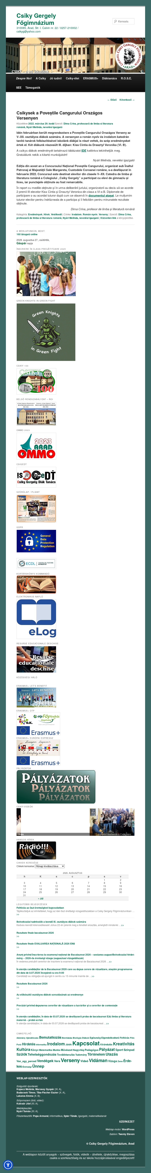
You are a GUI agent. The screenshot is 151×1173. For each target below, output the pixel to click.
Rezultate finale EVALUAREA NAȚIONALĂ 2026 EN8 (46, 943)
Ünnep (38, 1066)
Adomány (21, 1037)
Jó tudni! (56, 78)
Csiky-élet (72, 78)
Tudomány (81, 1054)
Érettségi (27, 1066)
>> (18, 914)
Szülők (22, 1054)
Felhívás (124, 1037)
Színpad (129, 1050)
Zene (120, 1061)
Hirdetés (28, 1044)
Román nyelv (90, 214)
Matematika (45, 1050)
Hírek (47, 214)
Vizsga (112, 1061)
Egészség (95, 1037)
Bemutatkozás (50, 1037)
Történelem (96, 1054)
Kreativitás (123, 1044)
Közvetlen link (108, 218)
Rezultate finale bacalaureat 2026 (35, 932)
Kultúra (23, 1049)
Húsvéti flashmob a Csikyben (75, 834)
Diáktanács (109, 78)
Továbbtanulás (66, 1054)
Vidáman (98, 1060)
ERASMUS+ (90, 78)
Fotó (19, 1044)
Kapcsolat (86, 1043)
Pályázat (107, 1049)
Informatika (41, 1044)
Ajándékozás (32, 1037)
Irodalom (77, 214)
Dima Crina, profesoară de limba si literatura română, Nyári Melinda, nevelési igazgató (74, 216)
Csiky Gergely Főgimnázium (36, 19)
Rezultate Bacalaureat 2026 (32, 983)
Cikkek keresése (25, 866)
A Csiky (41, 78)
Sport (119, 1050)
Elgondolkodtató (110, 1037)
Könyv (35, 1050)
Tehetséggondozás (42, 1054)
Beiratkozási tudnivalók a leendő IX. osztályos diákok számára (51, 921)
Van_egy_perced (26, 1061)
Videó (84, 1061)
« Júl (40, 898)
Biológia (77, 1037)
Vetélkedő (56, 214)
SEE (18, 87)
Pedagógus (92, 1050)
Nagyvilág (78, 1050)
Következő (127, 99)
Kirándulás (106, 1044)
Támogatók (32, 87)
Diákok (85, 1037)
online (27, 234)
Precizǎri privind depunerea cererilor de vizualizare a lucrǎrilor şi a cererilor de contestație (67, 1005)
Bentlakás (67, 1037)
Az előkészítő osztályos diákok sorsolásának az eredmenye (50, 994)
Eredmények (35, 214)
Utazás (112, 1054)
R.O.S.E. (126, 78)
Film (132, 1037)
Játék (68, 1044)
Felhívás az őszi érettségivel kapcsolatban (40, 907)
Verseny (103, 214)
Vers (57, 1061)
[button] (8, 1165)
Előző (112, 99)
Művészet (66, 1050)
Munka (56, 1050)
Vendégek (45, 1060)
